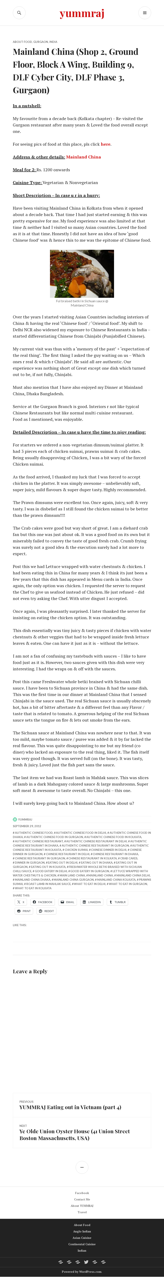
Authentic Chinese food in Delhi (81, 832)
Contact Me (82, 1199)
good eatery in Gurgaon (89, 871)
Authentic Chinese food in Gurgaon (54, 837)
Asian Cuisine (82, 1238)
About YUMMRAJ (82, 1206)
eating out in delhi (63, 862)
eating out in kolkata (48, 867)
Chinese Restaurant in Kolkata (92, 858)
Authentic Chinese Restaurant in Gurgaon (95, 845)
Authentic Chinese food (34, 832)
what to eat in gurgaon (128, 884)
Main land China (72, 875)
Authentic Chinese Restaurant (39, 841)
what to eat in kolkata (33, 888)
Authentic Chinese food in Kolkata (113, 837)
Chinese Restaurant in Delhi (67, 854)
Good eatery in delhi (51, 871)
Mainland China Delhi (133, 875)
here (105, 144)
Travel (82, 1212)
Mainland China (83, 157)
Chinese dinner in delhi (108, 849)
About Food (22, 42)
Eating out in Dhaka (97, 862)
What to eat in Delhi (89, 884)
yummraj (82, 13)
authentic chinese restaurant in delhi (96, 841)
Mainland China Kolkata (116, 879)
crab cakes (129, 858)
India (53, 42)
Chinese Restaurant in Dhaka (115, 854)
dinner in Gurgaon (30, 862)
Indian (82, 1250)
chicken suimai (76, 849)
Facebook (82, 1193)
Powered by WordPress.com (81, 1272)
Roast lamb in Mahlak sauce (48, 884)
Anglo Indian (82, 1231)
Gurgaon (40, 42)
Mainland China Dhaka (32, 879)
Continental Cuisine (82, 1244)
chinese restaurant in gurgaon (40, 858)
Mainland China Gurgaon (74, 879)
